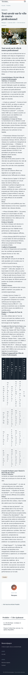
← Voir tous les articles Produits (10, 604)
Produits (8, 5)
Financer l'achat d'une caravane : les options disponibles (13, 628)
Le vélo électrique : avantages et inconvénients (12, 623)
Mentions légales (6, 662)
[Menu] (24, 1)
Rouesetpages (7, 643)
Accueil (3, 5)
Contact (4, 665)
